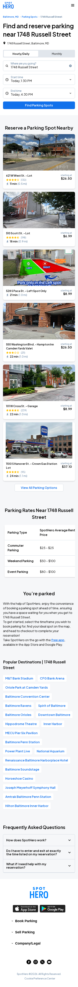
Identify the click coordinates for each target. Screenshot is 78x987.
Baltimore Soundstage (22, 769)
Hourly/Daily (21, 53)
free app (57, 640)
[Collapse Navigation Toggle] (72, 5)
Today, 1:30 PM (21, 81)
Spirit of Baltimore (52, 706)
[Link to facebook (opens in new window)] (29, 963)
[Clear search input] (70, 65)
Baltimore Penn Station (22, 742)
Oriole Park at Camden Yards (26, 687)
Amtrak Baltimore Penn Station (28, 797)
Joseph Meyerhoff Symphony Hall (30, 788)
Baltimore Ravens (18, 706)
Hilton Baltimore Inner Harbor (26, 806)
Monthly (57, 53)
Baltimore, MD (11, 16)
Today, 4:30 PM (22, 94)
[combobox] (39, 66)
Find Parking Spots (39, 105)
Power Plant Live (17, 751)
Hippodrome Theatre (21, 724)
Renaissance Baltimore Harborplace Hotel (36, 760)
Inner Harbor (53, 724)
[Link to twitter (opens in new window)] (42, 963)
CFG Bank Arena (52, 678)
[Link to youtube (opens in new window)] (49, 963)
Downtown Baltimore (54, 715)
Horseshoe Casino (19, 778)
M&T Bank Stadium (19, 678)
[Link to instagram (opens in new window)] (35, 963)
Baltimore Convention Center (27, 696)
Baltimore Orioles (18, 715)
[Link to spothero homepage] (39, 893)
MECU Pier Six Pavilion (21, 733)
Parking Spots (29, 16)
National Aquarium (50, 751)
